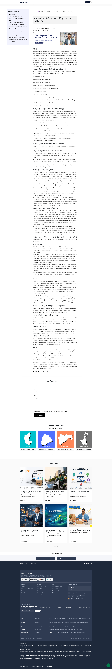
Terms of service (56, 590)
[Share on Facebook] (39, 30)
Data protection (74, 638)
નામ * (35, 383)
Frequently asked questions (27, 588)
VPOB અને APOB (62, 2)
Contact (23, 592)
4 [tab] (57, 454)
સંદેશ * (35, 395)
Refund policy (55, 592)
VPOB (69, 2)
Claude (56, 11)
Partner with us (40, 595)
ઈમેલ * (35, 389)
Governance (88, 638)
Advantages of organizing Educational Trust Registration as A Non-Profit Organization (18, 33)
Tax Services (75, 2)
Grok (71, 11)
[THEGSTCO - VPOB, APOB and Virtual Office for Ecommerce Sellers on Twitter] (84, 563)
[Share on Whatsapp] (45, 30)
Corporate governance (57, 595)
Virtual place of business (42, 586)
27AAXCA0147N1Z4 (57, 607)
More (82, 2)
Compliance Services (63, 558)
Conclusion (12, 41)
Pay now (38, 610)
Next (91, 441)
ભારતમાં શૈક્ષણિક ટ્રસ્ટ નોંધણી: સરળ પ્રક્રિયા (36, 4)
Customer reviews (25, 590)
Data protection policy (57, 586)
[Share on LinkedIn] (48, 30)
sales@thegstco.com (28, 610)
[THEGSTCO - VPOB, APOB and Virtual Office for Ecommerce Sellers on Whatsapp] (90, 563)
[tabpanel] (28, 441)
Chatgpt (41, 11)
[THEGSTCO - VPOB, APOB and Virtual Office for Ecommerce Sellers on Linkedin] (91, 563)
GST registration (40, 590)
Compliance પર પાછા (56, 553)
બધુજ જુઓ (56, 546)
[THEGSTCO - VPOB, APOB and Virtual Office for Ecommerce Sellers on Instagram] (87, 563)
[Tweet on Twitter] (41, 30)
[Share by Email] (50, 30)
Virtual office (39, 588)
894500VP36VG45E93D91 (84, 607)
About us (23, 586)
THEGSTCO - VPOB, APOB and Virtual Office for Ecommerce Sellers (39, 666)
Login (87, 2)
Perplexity (49, 11)
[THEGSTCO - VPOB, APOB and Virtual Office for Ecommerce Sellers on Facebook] (86, 563)
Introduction (12, 14)
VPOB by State (41, 558)
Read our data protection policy (76, 596)
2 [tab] (54, 454)
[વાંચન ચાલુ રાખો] (31, 478)
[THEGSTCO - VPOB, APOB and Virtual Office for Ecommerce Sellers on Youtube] (88, 563)
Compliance (24, 4)
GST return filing (40, 592)
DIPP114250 (68, 607)
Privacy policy (55, 588)
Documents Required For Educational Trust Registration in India (17, 18)
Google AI (64, 11)
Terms (83, 638)
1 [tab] (52, 454)
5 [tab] (59, 454)
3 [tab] (56, 454)
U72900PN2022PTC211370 (45, 607)
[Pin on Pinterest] (43, 30)
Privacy (79, 638)
